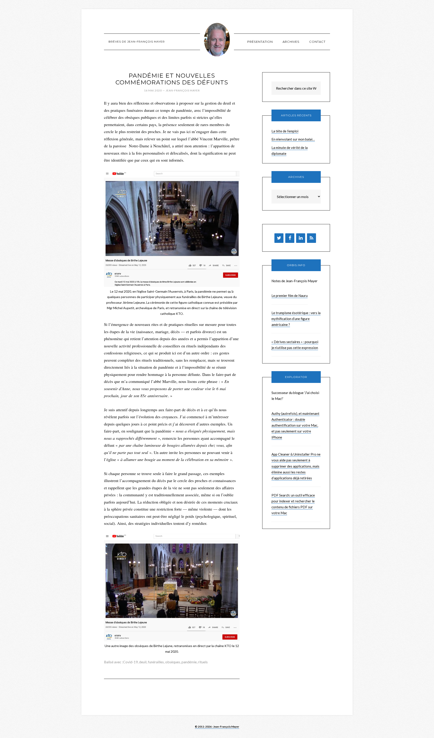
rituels (203, 662)
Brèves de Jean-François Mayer (217, 40)
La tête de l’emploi (284, 131)
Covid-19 (130, 662)
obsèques (172, 662)
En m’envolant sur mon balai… (293, 139)
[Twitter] (278, 238)
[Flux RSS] (311, 238)
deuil (142, 662)
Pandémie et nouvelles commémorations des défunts (172, 79)
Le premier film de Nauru (289, 296)
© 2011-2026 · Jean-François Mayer (217, 726)
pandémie (189, 662)
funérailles (156, 662)
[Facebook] (289, 238)
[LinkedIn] (300, 238)
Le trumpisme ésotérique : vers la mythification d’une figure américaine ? (296, 319)
